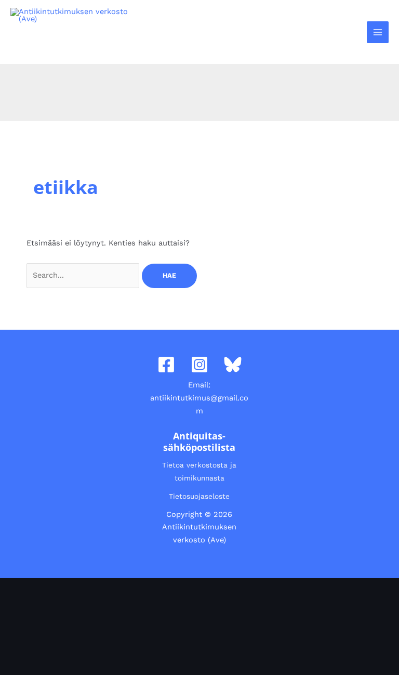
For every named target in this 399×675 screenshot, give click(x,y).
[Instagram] (199, 364)
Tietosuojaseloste (199, 496)
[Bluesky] (233, 364)
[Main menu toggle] (378, 32)
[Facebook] (166, 364)
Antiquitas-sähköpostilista (199, 441)
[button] (352, 32)
